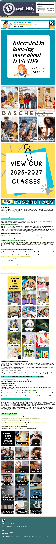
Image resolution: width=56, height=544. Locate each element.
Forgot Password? (50, 10)
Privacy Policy (27, 536)
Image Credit (47, 536)
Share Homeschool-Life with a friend (10, 541)
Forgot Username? (50, 8)
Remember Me (41, 10)
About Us (13, 536)
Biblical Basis (19, 536)
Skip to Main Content (35, 526)
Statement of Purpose (37, 536)
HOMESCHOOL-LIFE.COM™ (28, 542)
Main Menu (5, 16)
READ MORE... (5, 533)
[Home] (0, 0)
